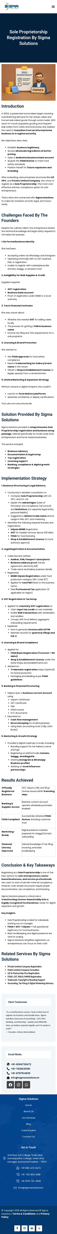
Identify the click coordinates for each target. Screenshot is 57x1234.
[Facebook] (17, 1228)
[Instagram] (24, 1228)
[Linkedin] (32, 1228)
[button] (53, 6)
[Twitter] (39, 1228)
